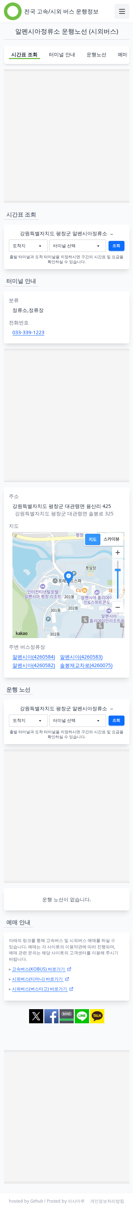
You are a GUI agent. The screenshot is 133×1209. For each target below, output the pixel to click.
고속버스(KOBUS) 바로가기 (39, 969)
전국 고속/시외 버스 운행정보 (61, 11)
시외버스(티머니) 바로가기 (38, 979)
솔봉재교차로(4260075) (86, 665)
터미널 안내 (62, 54)
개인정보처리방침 (107, 1201)
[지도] (92, 539)
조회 (116, 245)
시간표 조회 (24, 54)
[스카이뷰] (111, 539)
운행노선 (96, 54)
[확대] (117, 552)
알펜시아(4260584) (33, 656)
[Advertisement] (66, 136)
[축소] (117, 607)
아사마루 (76, 1201)
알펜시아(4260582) (33, 665)
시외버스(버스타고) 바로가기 (40, 989)
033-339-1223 (28, 332)
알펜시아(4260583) (81, 656)
